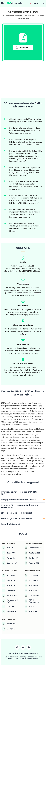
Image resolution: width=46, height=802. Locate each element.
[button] (43, 3)
